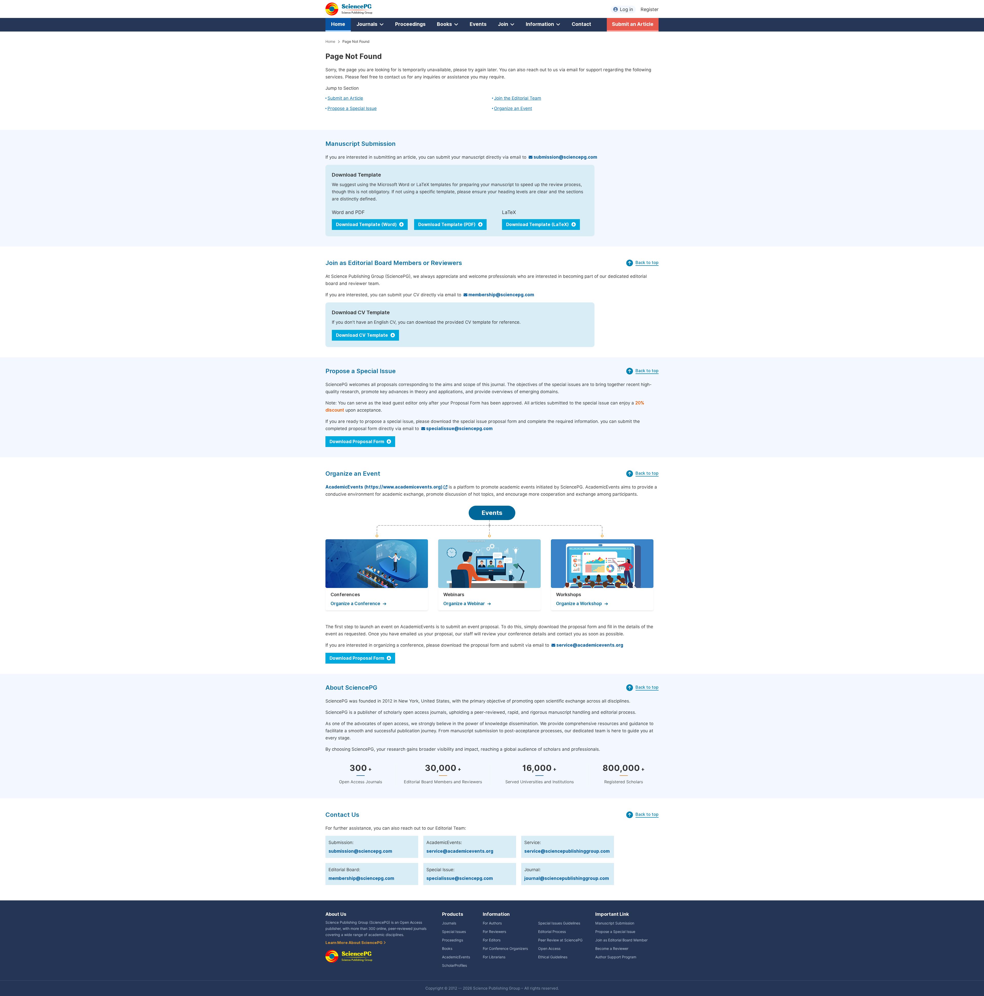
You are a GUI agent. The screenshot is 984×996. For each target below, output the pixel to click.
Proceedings (410, 24)
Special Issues (454, 932)
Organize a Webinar (464, 603)
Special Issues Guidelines (559, 923)
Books (444, 24)
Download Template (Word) (367, 224)
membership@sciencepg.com (500, 294)
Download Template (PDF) (447, 224)
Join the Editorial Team (517, 98)
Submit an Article (632, 24)
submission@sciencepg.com (564, 157)
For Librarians (494, 957)
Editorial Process (552, 932)
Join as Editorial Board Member (621, 940)
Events (478, 24)
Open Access (549, 949)
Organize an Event (513, 108)
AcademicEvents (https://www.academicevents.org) (384, 487)
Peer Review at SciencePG (560, 940)
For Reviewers (494, 932)
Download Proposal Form (357, 441)
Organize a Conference (355, 603)
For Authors (492, 923)
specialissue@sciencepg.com (459, 428)
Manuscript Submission (614, 923)
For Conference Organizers (505, 949)
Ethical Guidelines (552, 957)
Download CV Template (362, 335)
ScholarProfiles (454, 965)
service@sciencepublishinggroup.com (567, 851)
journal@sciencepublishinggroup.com (566, 878)
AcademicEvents (456, 957)
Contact (581, 24)
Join (503, 24)
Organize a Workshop (579, 603)
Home (338, 24)
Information (540, 24)
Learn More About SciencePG (354, 942)
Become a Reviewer (611, 949)
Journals (366, 24)
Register (650, 9)
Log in (626, 9)
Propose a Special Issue (352, 108)
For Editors (491, 940)
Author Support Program (615, 957)
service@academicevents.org (589, 645)
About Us (335, 914)
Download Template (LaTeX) (538, 224)
